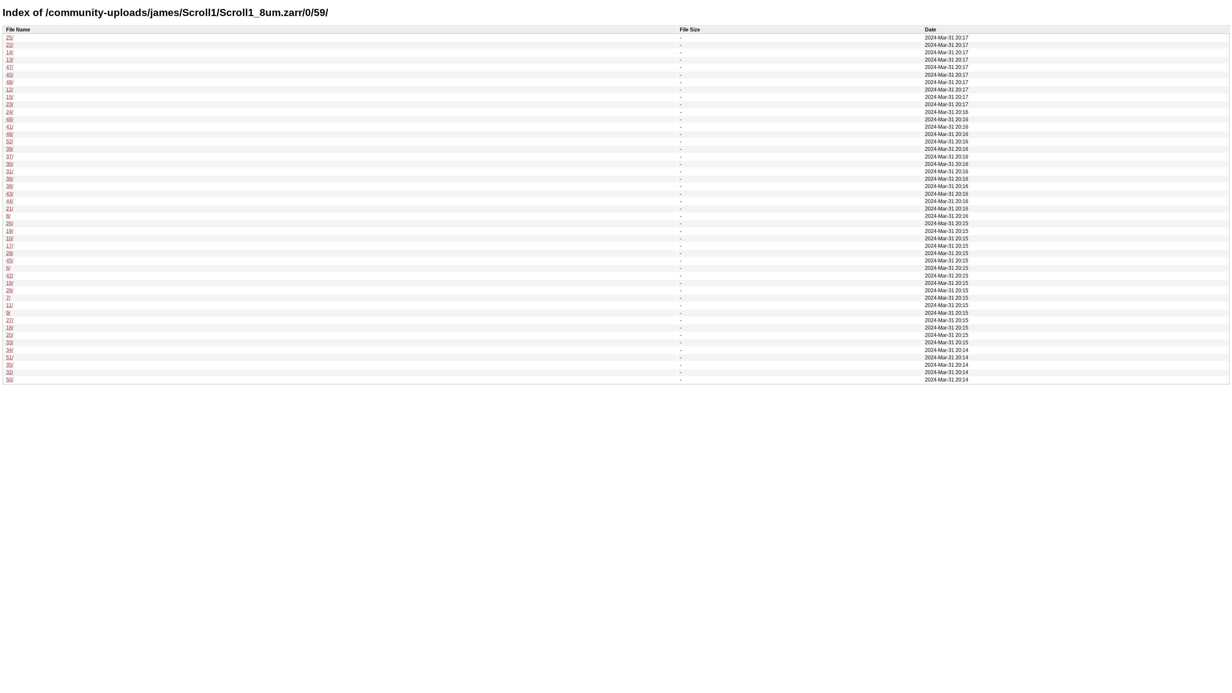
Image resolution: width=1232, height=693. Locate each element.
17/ (9, 246)
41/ (9, 127)
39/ (9, 149)
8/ (8, 216)
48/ (9, 119)
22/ (9, 45)
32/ (9, 372)
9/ (8, 313)
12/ (9, 89)
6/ (8, 268)
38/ (9, 186)
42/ (9, 275)
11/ (9, 305)
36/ (9, 179)
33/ (9, 342)
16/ (9, 283)
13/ (9, 60)
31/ (9, 171)
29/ (9, 290)
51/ (9, 357)
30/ (9, 164)
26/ (9, 223)
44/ (9, 201)
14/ (9, 52)
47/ (9, 67)
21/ (9, 208)
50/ (9, 379)
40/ (9, 75)
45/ (9, 260)
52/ (9, 141)
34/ (9, 350)
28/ (9, 253)
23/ (9, 104)
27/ (9, 320)
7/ (8, 298)
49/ (9, 82)
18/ (9, 327)
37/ (9, 156)
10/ (9, 238)
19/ (9, 231)
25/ (9, 37)
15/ (9, 97)
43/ (9, 194)
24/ (9, 112)
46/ (9, 134)
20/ (9, 335)
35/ (9, 365)
